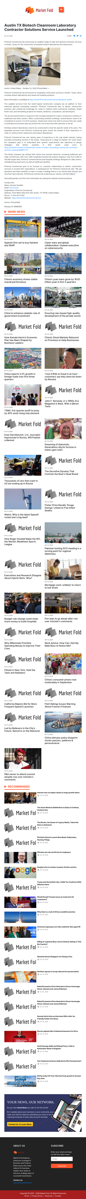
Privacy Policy (37, 1196)
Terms (26, 1196)
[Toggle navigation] (61, 9)
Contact (58, 1196)
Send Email (14, 188)
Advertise (49, 1196)
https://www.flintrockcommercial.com (26, 198)
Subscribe (62, 1166)
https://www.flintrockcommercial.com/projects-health (51, 100)
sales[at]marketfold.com (22, 1183)
